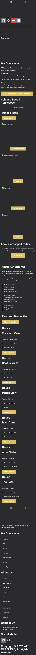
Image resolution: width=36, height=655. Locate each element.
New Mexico (7, 557)
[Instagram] (8, 20)
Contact (5, 597)
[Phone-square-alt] (18, 20)
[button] (18, 26)
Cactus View (10, 363)
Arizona (5, 539)
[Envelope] (13, 20)
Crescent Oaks (11, 333)
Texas (5, 562)
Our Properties (7, 583)
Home (5, 578)
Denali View (9, 392)
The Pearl (8, 482)
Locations (6, 612)
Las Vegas (6, 567)
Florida (5, 548)
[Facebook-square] (3, 20)
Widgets (5, 617)
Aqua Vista (9, 452)
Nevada (5, 553)
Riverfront (8, 422)
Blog (4, 592)
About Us (6, 587)
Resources (6, 601)
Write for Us (6, 608)
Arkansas (6, 544)
